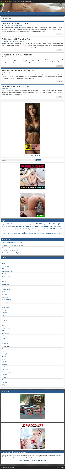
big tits (52, 223)
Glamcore (4, 312)
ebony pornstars (6, 304)
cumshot (42, 226)
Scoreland (4, 356)
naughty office (49, 231)
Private (3, 348)
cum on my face (22, 226)
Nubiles (4, 338)
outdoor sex (4, 233)
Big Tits (4, 41)
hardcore (51, 228)
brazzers (3, 226)
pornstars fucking (18, 25)
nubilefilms (55, 231)
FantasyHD (4, 310)
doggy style (48, 226)
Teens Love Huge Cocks (8, 372)
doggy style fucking (58, 226)
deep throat (4, 294)
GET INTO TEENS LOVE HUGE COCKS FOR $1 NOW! (32, 460)
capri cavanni (8, 226)
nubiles (59, 231)
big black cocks (33, 224)
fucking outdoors (34, 228)
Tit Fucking (4, 377)
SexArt (3, 359)
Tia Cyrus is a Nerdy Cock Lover (10, 250)
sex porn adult (5, 1)
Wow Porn (4, 382)
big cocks (4, 25)
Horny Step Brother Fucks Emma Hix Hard (12, 245)
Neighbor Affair (5, 333)
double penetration (5, 228)
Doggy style (10, 25)
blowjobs (58, 224)
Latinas (3, 72)
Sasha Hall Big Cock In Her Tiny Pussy (15, 86)
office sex (4, 341)
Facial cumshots (6, 307)
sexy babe (33, 233)
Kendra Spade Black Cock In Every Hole (12, 242)
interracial (18, 231)
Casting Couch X (6, 286)
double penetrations (7, 299)
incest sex (4, 317)
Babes (3, 268)
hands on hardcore (42, 228)
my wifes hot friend (31, 231)
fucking (26, 228)
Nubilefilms (4, 335)
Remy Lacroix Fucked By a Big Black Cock (17, 55)
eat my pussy (16, 41)
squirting (4, 366)
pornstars (10, 233)
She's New (4, 364)
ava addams (21, 224)
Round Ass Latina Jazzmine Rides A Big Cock (18, 71)
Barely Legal (5, 273)
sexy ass (22, 41)
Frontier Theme (60, 467)
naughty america (40, 231)
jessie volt (23, 231)
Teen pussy (9, 88)
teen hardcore (41, 233)
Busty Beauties (5, 284)
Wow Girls (4, 379)
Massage (4, 325)
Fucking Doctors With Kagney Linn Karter (16, 39)
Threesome (4, 374)
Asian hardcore (5, 266)
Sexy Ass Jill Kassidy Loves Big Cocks (11, 253)
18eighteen (4, 224)
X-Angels (4, 385)
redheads (15, 233)
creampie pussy (6, 289)
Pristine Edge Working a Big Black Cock (12, 247)
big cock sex (46, 224)
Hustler (3, 88)
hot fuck (10, 231)
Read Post (59, 34)
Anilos (3, 263)
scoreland (21, 233)
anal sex (9, 224)
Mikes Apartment (6, 328)
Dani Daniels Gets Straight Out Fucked (15, 23)
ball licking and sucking (7, 271)
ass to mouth (15, 224)
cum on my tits (34, 226)
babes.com (27, 224)
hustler (13, 231)
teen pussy (49, 233)
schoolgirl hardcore (6, 354)
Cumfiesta (4, 292)
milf (26, 231)
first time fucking (18, 228)
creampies (14, 226)
